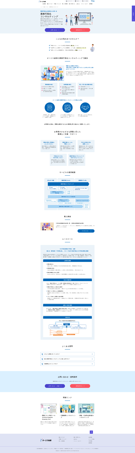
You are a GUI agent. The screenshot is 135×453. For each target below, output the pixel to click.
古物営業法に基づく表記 (69, 448)
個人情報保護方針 (40, 448)
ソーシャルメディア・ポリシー (79, 448)
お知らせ (78, 3)
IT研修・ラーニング (57, 3)
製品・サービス (50, 3)
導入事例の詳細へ (85, 230)
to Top (91, 432)
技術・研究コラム (72, 3)
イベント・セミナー (84, 3)
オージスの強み (91, 439)
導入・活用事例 (65, 3)
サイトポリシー (88, 448)
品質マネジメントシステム (48, 448)
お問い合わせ (133, 13)
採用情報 (90, 3)
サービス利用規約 (95, 448)
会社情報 (44, 3)
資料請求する (79, 30)
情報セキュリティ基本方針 (58, 448)
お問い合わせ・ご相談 (53, 386)
